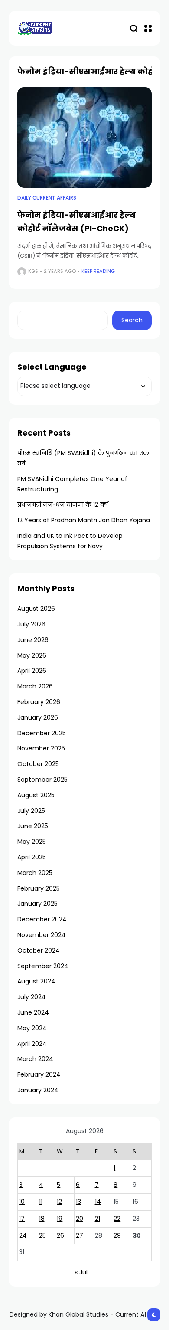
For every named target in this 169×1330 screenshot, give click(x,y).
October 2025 (38, 764)
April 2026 (31, 670)
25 (42, 1235)
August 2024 (36, 981)
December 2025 (41, 733)
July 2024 (31, 997)
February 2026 (38, 702)
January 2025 (37, 903)
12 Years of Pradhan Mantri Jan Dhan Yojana (83, 520)
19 (59, 1218)
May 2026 (31, 655)
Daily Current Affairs (46, 197)
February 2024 (39, 1074)
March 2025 (34, 872)
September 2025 (42, 779)
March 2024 (35, 1059)
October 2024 (38, 950)
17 (22, 1218)
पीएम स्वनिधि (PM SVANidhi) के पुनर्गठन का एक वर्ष (83, 458)
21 (97, 1218)
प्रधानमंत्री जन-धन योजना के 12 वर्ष (62, 504)
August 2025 (36, 795)
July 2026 (31, 624)
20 (79, 1218)
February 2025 (38, 888)
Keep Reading (98, 271)
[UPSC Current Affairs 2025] (34, 28)
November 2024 (41, 934)
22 (117, 1218)
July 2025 (31, 810)
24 (23, 1235)
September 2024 (42, 966)
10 (22, 1201)
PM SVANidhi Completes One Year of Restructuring (72, 484)
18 (42, 1218)
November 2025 (41, 748)
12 (59, 1201)
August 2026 (36, 608)
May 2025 (31, 841)
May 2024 (32, 1028)
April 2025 (31, 857)
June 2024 (33, 1012)
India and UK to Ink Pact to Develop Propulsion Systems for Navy (70, 540)
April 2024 (32, 1043)
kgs (33, 271)
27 (79, 1235)
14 (98, 1201)
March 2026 (35, 686)
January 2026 (37, 717)
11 (40, 1201)
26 (60, 1235)
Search (132, 320)
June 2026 (33, 640)
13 (78, 1201)
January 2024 (37, 1090)
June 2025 (32, 826)
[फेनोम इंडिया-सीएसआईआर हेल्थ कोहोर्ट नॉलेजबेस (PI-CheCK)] (84, 137)
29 (117, 1235)
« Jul (81, 1272)
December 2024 (42, 919)
